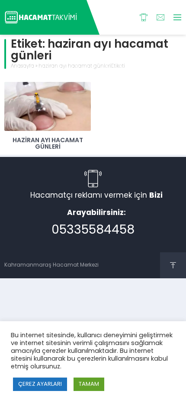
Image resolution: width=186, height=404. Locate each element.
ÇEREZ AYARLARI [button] (40, 384)
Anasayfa (22, 66)
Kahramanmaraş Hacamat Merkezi (51, 265)
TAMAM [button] (89, 384)
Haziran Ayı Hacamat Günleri (48, 143)
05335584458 (93, 231)
